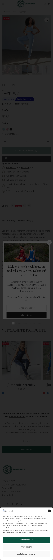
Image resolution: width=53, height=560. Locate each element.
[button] (49, 511)
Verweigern (26, 547)
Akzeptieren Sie (26, 540)
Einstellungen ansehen (26, 554)
